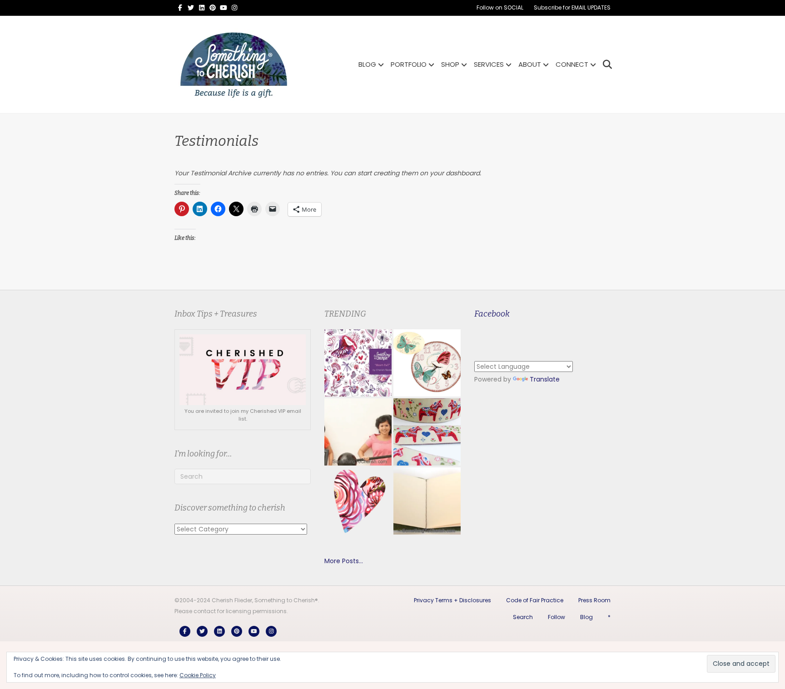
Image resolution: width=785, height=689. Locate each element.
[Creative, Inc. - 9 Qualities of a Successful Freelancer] (358, 432)
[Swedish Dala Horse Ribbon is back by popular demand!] (427, 432)
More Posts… (343, 560)
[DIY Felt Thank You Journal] (427, 501)
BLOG (367, 64)
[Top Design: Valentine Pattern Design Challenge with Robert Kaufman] (358, 363)
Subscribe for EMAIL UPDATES (572, 7)
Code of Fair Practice (534, 600)
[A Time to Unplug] (427, 363)
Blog (586, 617)
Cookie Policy (197, 675)
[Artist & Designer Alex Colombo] (358, 501)
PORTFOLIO (409, 64)
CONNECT (572, 64)
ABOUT (529, 64)
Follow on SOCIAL (500, 7)
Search (523, 617)
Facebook (492, 314)
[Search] (605, 64)
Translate (545, 379)
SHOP (450, 64)
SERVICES (489, 64)
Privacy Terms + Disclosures (452, 600)
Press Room (594, 600)
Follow (556, 617)
